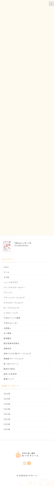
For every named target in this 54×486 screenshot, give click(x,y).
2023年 (7, 409)
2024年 (7, 404)
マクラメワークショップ (13, 302)
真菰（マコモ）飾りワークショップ (17, 353)
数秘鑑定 (7, 338)
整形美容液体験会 (11, 343)
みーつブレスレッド (11, 307)
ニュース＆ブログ (11, 282)
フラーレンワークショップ (14, 297)
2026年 (7, 393)
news (6, 267)
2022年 (7, 414)
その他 (6, 277)
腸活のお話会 (9, 369)
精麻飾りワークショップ (13, 358)
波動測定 (7, 348)
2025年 (7, 398)
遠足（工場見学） (11, 374)
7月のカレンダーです (23, 243)
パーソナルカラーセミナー (15, 287)
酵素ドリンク (9, 379)
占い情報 (7, 333)
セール (6, 272)
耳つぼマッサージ (11, 363)
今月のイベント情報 (12, 318)
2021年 (7, 419)
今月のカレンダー (11, 323)
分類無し (7, 328)
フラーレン (8, 292)
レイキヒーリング (11, 313)
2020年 (7, 424)
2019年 (7, 429)
